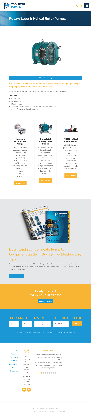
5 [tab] (49, 373)
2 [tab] (44, 373)
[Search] (81, 5)
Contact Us (14, 371)
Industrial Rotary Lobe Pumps (45, 141)
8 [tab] (55, 373)
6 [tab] (51, 373)
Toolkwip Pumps (52, 408)
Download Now (17, 276)
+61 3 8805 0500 (50, 295)
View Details (20, 183)
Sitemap (52, 411)
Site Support (61, 411)
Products (14, 350)
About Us (13, 361)
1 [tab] (42, 373)
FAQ (13, 367)
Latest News (13, 364)
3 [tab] (45, 373)
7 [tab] (53, 373)
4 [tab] (47, 373)
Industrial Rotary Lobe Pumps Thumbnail (45, 129)
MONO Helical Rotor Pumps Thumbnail (70, 129)
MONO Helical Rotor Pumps (71, 140)
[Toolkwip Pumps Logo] (14, 6)
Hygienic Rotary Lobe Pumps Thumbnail (20, 129)
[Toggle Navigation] (86, 5)
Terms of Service (66, 332)
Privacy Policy (53, 332)
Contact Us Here (45, 301)
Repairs (13, 354)
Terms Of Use (31, 411)
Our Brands (14, 357)
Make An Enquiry (45, 78)
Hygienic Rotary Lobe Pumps (20, 141)
